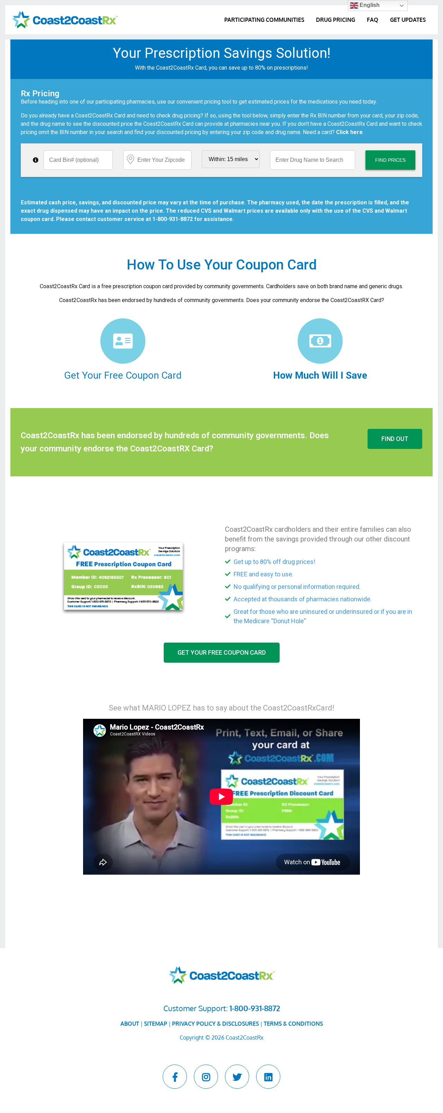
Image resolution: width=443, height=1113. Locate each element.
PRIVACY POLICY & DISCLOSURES (215, 1023)
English (369, 5)
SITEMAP (155, 1023)
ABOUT (129, 1023)
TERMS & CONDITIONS (293, 1023)
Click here (349, 132)
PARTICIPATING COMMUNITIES (264, 19)
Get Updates (408, 19)
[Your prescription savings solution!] (65, 19)
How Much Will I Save (320, 375)
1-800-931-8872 (172, 219)
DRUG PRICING (335, 19)
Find (390, 160)
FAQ (372, 19)
